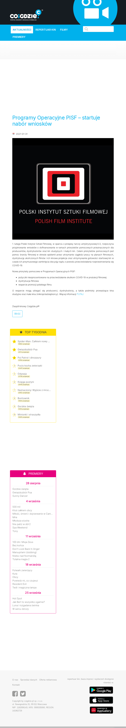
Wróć (17, 313)
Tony (15, 531)
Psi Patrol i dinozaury (29, 357)
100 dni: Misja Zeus (22, 542)
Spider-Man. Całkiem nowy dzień (34, 341)
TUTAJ (80, 294)
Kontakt (16, 685)
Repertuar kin (45, 29)
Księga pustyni (26, 381)
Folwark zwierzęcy (22, 570)
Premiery (19, 36)
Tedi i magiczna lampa (24, 587)
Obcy (15, 577)
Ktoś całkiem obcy (22, 510)
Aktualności (22, 29)
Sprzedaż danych (28, 679)
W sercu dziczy (20, 609)
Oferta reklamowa (48, 679)
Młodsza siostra (20, 520)
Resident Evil (19, 584)
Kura (14, 573)
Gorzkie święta (26, 406)
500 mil (16, 506)
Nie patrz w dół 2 (21, 524)
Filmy (64, 29)
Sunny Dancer (20, 496)
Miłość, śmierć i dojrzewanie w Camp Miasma (33, 513)
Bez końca (18, 545)
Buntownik (23, 398)
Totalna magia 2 (21, 559)
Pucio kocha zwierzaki (30, 365)
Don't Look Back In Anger (26, 549)
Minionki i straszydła (29, 414)
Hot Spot (17, 598)
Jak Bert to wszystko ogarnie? (28, 602)
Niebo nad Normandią (24, 556)
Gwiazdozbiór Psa (27, 349)
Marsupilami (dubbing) (24, 552)
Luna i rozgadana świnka (25, 605)
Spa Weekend (19, 527)
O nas (15, 679)
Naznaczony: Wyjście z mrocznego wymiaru (34, 390)
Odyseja (22, 373)
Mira (14, 517)
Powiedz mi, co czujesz (25, 580)
